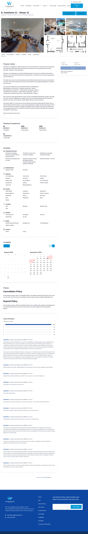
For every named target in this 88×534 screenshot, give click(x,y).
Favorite (70, 13)
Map (68, 5)
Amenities (28, 5)
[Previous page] (50, 245)
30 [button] (5, 276)
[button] (8, 277)
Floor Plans (36, 5)
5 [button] (50, 256)
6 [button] (18, 260)
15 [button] (24, 264)
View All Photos (77, 49)
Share (82, 13)
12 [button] (14, 264)
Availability (24, 54)
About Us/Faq (62, 5)
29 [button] (25, 272)
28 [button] (21, 272)
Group (44, 5)
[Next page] (53, 245)
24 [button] (8, 272)
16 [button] (5, 268)
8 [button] (37, 260)
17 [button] (8, 268)
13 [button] (18, 264)
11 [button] (11, 264)
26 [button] (15, 272)
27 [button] (18, 272)
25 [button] (11, 272)
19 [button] (14, 268)
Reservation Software (41, 477)
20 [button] (18, 268)
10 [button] (8, 264)
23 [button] (5, 272)
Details (3, 54)
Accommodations (10, 54)
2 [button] (40, 256)
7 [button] (21, 260)
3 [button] (8, 260)
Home (22, 5)
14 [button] (21, 264)
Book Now (73, 68)
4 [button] (11, 260)
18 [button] (11, 268)
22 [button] (25, 268)
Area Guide (53, 5)
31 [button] (8, 276)
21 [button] (21, 268)
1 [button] (37, 256)
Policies (29, 54)
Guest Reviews (36, 54)
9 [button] (40, 260)
